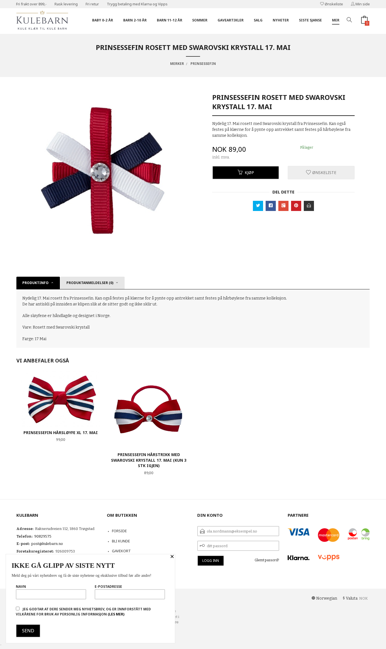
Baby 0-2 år (102, 20)
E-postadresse (108, 586)
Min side (362, 3)
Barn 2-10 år (135, 20)
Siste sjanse (310, 20)
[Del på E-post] (309, 206)
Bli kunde (121, 541)
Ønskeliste (333, 3)
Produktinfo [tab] (35, 282)
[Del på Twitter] (258, 206)
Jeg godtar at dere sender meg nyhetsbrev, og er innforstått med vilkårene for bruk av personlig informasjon (83, 612)
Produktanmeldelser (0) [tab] (89, 282)
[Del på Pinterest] (296, 206)
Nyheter (281, 20)
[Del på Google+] (283, 206)
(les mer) (116, 614)
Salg (258, 20)
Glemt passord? (267, 560)
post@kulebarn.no (47, 544)
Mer (335, 20)
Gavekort (121, 550)
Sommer (199, 20)
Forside (119, 530)
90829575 (42, 536)
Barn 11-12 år (169, 20)
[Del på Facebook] (271, 206)
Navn (21, 586)
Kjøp (249, 172)
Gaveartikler (231, 20)
